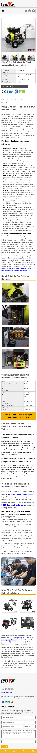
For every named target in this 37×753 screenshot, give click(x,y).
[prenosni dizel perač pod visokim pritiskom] (10, 623)
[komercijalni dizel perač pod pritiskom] (10, 605)
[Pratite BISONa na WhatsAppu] (8, 702)
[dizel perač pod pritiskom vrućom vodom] (27, 623)
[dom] (8, 4)
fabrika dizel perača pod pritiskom (20, 494)
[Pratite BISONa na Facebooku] (26, 10)
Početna (3, 100)
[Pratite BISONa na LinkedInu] (6, 702)
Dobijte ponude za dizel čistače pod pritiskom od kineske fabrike (18, 416)
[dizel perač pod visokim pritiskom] (27, 605)
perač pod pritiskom (14, 100)
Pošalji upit (7, 86)
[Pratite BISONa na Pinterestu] (29, 10)
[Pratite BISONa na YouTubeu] (33, 10)
